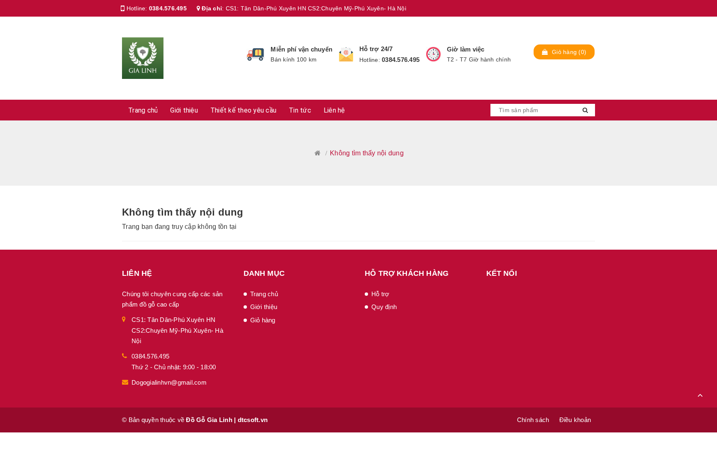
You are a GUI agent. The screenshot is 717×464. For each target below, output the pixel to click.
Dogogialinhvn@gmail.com (169, 382)
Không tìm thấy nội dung (183, 212)
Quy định (384, 306)
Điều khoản (575, 419)
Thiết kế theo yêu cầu (243, 110)
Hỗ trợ (380, 293)
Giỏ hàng (263, 320)
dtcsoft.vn (253, 419)
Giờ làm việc (466, 49)
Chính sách (533, 419)
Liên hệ (334, 110)
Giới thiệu (184, 110)
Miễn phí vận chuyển (301, 49)
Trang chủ (143, 110)
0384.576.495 (168, 8)
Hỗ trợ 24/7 (376, 48)
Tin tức (300, 110)
